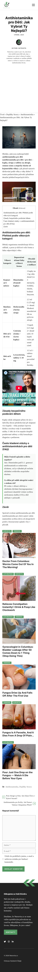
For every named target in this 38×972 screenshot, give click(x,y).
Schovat (22, 208)
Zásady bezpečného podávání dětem (16, 218)
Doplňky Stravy (12, 114)
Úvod (2, 114)
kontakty (10, 932)
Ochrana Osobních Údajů (12, 961)
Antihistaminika (27, 114)
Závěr (5, 227)
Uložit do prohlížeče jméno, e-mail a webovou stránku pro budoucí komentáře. (19, 859)
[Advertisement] (19, 93)
